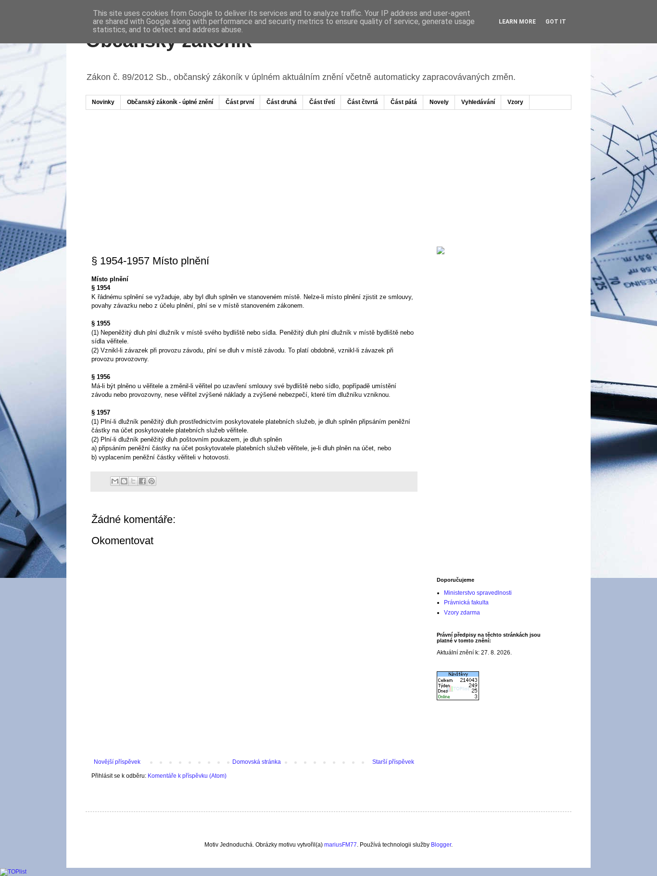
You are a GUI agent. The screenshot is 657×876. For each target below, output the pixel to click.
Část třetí (322, 102)
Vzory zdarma (462, 612)
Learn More (517, 21)
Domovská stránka (256, 761)
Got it (555, 21)
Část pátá (404, 102)
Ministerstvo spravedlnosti (478, 592)
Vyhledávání (478, 102)
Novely (439, 102)
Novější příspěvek (117, 761)
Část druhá (281, 102)
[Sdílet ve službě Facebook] (142, 481)
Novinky (103, 102)
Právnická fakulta (466, 602)
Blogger (441, 844)
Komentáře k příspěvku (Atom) (187, 775)
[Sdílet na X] (133, 481)
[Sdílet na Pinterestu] (151, 481)
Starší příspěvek (393, 761)
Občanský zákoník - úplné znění (170, 102)
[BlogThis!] (124, 481)
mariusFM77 (340, 844)
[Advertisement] (275, 146)
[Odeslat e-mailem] (115, 481)
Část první (240, 102)
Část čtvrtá (362, 102)
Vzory (515, 102)
